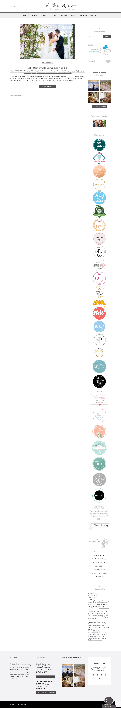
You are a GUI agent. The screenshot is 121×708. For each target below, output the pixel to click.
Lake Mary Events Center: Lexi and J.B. (47, 67)
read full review (104, 608)
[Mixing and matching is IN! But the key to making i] (93, 97)
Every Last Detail (99, 552)
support (27, 70)
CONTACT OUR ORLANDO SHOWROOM (45, 677)
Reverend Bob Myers (45, 73)
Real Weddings (47, 63)
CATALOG (34, 15)
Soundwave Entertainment (56, 73)
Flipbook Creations (40, 72)
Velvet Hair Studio (67, 73)
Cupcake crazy (32, 72)
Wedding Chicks (99, 569)
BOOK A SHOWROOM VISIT (89, 15)
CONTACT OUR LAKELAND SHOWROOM (46, 692)
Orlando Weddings (72, 72)
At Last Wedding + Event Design (68, 70)
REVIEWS (64, 15)
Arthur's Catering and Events (53, 70)
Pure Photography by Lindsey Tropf (32, 73)
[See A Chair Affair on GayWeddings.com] (99, 278)
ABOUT (45, 15)
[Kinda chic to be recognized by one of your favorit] (93, 85)
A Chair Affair (34, 70)
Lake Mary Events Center (51, 72)
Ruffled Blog (99, 566)
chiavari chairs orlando (23, 72)
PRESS (73, 15)
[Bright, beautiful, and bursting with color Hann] (105, 97)
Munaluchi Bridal (99, 555)
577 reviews (91, 597)
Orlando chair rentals (63, 72)
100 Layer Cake (99, 576)
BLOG (55, 15)
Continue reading (47, 86)
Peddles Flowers (81, 72)
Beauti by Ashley (80, 70)
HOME (24, 15)
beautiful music (13, 72)
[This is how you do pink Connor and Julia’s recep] (105, 85)
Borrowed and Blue (99, 562)
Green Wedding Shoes (99, 573)
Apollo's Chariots (42, 70)
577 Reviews (97, 631)
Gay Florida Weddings (99, 559)
